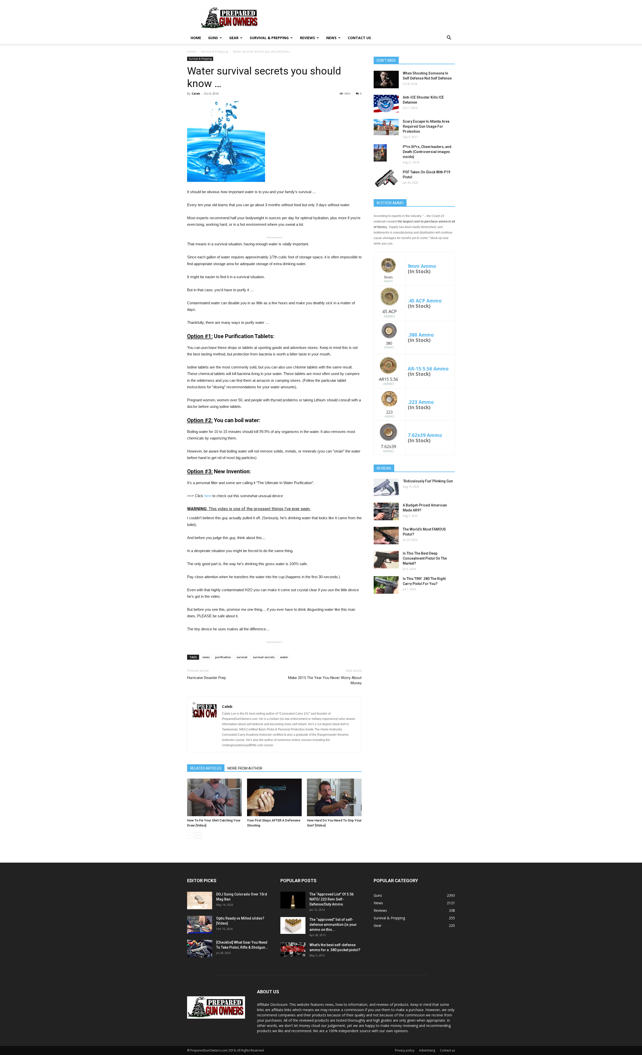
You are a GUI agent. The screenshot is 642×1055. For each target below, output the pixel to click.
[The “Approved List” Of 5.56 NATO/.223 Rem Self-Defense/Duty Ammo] (292, 900)
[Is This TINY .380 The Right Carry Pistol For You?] (386, 585)
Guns (213, 37)
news (206, 657)
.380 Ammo (421, 335)
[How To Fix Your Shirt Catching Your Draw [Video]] (214, 797)
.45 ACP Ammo (425, 300)
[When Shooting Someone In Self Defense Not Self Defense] (386, 79)
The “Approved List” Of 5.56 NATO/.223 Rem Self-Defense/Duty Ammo (331, 899)
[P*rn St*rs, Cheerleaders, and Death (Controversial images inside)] (380, 153)
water (284, 657)
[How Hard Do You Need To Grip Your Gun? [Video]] (334, 797)
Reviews (307, 37)
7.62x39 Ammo (425, 435)
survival (241, 657)
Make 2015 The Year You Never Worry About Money (325, 680)
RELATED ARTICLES (205, 768)
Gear (233, 37)
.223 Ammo (421, 402)
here (207, 496)
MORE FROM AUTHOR (244, 768)
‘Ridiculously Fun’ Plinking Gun (428, 481)
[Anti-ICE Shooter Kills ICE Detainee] (386, 103)
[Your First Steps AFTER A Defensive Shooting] (274, 797)
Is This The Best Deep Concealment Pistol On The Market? (425, 558)
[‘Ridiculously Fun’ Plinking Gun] (386, 487)
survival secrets (264, 657)
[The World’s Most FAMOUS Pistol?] (386, 535)
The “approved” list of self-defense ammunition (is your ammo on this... (333, 925)
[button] (449, 38)
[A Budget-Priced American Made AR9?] (386, 511)
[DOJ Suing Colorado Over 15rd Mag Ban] (199, 900)
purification (223, 657)
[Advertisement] (414, 637)
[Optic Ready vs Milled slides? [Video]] (199, 924)
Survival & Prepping (269, 37)
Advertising (427, 1050)
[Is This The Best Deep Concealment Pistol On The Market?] (386, 559)
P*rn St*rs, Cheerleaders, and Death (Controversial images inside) (427, 152)
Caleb (196, 93)
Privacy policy (404, 1050)
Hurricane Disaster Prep (206, 677)
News (331, 37)
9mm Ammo (422, 266)
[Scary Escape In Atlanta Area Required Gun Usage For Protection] (386, 127)
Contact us (359, 37)
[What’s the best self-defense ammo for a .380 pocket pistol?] (292, 949)
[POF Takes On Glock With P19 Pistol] (386, 178)
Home (196, 37)
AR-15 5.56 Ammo (428, 368)
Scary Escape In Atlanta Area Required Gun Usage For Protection (426, 126)
